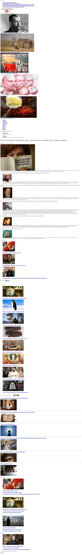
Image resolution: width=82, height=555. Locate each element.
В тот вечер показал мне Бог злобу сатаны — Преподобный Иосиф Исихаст (15, 392)
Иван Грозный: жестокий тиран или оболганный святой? (12, 531)
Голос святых (5, 122)
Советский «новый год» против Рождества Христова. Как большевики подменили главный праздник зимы (18, 5)
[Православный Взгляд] (7, 13)
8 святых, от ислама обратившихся (7, 424)
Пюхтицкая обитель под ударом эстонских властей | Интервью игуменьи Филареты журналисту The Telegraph (19, 4)
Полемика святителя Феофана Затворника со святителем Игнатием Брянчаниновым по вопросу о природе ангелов (23, 438)
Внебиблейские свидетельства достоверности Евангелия (12, 529)
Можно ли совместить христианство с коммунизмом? (8, 73)
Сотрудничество (5, 133)
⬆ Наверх (2, 552)
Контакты (4, 129)
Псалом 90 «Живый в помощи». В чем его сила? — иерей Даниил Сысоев (15, 338)
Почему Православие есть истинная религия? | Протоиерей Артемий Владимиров (16, 549)
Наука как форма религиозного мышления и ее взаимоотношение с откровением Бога (17, 412)
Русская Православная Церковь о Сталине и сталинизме (11, 3)
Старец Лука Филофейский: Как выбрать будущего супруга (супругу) (14, 398)
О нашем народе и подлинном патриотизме (7, 118)
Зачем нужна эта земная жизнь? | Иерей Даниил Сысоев (12, 325)
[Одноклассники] (7, 280)
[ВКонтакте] (6, 280)
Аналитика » (5, 136)
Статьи (4, 125)
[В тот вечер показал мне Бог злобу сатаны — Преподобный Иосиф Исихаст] (13, 390)
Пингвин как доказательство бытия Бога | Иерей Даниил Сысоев (13, 311)
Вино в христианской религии (6, 463)
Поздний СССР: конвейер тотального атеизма (9, 2)
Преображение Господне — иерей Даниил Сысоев (11, 365)
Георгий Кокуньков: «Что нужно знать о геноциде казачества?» (10, 52)
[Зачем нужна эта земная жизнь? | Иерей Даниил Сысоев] (13, 323)
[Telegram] (9, 280)
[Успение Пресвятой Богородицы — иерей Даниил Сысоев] (13, 350)
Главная (4, 120)
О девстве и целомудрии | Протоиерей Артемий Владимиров (13, 546)
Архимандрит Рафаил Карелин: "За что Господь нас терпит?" (12, 451)
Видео (4, 128)
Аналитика (4, 121)
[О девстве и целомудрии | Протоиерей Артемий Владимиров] (13, 544)
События (4, 126)
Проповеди (5, 124)
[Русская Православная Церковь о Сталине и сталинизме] (9, 263)
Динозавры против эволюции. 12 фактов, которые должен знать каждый (13, 6)
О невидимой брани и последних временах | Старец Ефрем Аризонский (14, 298)
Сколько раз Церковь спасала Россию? (9, 527)
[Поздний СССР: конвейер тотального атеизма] (9, 251)
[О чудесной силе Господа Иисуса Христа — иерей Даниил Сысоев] (13, 377)
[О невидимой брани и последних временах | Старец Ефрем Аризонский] (13, 296)
